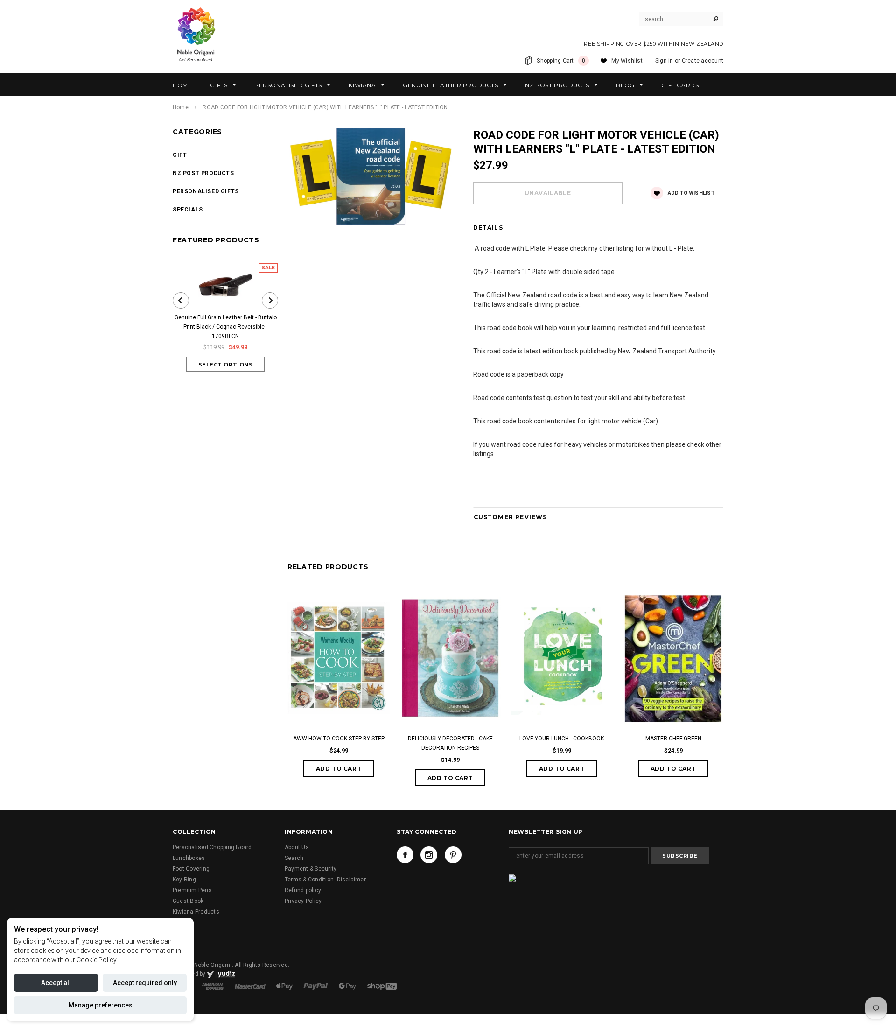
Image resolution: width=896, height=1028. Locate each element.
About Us (297, 847)
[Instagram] (428, 854)
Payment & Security (310, 869)
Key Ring (184, 879)
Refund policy (303, 890)
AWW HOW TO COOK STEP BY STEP (339, 738)
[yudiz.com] (221, 974)
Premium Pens (192, 890)
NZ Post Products (203, 173)
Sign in (664, 60)
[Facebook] (405, 854)
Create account (702, 60)
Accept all (56, 982)
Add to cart (339, 768)
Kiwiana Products (196, 911)
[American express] (213, 986)
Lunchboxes (189, 858)
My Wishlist (627, 60)
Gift (180, 155)
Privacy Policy (303, 901)
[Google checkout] (348, 986)
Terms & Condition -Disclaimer (325, 879)
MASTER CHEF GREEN (673, 738)
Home (181, 107)
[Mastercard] (251, 986)
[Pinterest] (453, 854)
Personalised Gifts (206, 191)
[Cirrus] (382, 986)
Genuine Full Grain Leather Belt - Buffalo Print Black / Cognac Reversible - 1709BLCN (226, 326)
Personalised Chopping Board (212, 847)
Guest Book (188, 901)
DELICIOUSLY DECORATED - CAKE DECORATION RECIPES (450, 743)
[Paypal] (316, 986)
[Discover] (285, 986)
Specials (188, 209)
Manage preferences (101, 1005)
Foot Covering (191, 869)
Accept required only (145, 982)
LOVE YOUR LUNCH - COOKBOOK (561, 738)
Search (294, 858)
